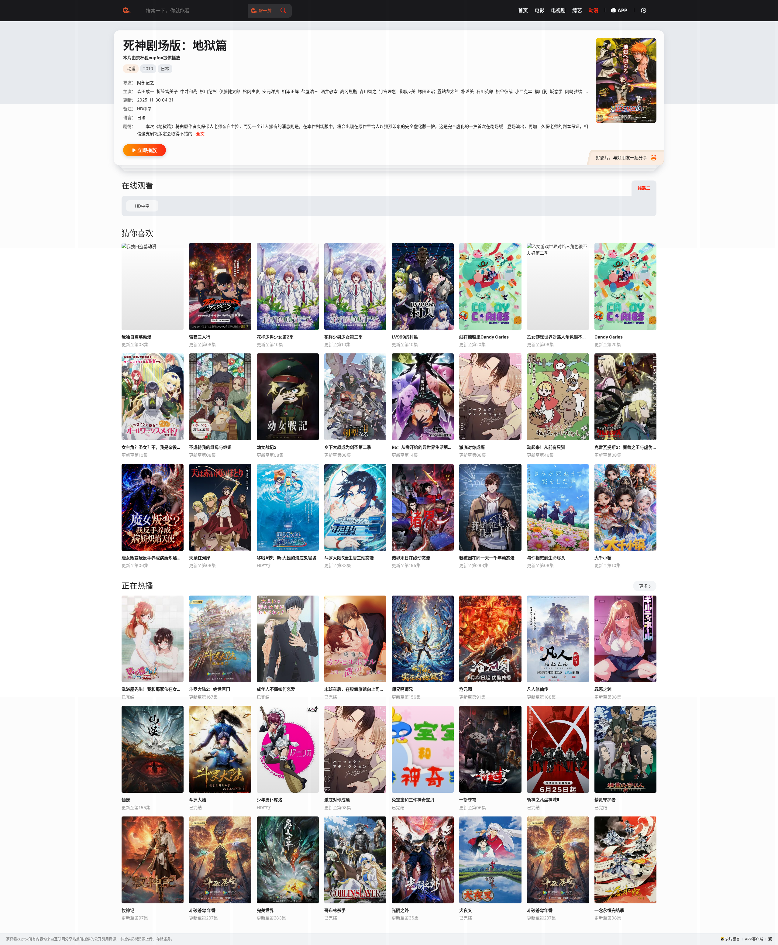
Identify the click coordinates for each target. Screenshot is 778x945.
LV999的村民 (405, 336)
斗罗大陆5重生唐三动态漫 (349, 557)
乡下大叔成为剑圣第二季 (347, 447)
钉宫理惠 (387, 91)
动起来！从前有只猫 (546, 447)
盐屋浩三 (309, 91)
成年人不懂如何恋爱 (276, 689)
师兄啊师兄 (402, 689)
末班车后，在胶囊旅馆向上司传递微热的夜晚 (355, 689)
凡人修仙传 (537, 689)
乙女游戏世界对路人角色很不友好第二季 (558, 336)
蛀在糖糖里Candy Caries (484, 336)
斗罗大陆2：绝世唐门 (209, 689)
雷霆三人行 (199, 336)
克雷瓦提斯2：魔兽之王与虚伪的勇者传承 (625, 447)
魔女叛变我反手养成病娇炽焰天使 (153, 557)
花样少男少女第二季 (343, 336)
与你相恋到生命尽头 (546, 557)
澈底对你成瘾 (472, 447)
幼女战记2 (267, 447)
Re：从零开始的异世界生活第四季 (423, 447)
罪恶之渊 (602, 689)
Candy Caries (608, 336)
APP (622, 10)
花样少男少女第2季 (275, 336)
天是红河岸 (199, 557)
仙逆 (126, 799)
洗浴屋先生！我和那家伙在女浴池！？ (153, 689)
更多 (643, 586)
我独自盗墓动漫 (136, 336)
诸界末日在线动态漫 (411, 557)
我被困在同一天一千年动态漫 (487, 557)
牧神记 (128, 910)
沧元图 (465, 689)
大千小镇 (602, 557)
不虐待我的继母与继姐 (210, 447)
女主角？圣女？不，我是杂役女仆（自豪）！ (153, 447)
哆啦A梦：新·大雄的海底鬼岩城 (286, 557)
